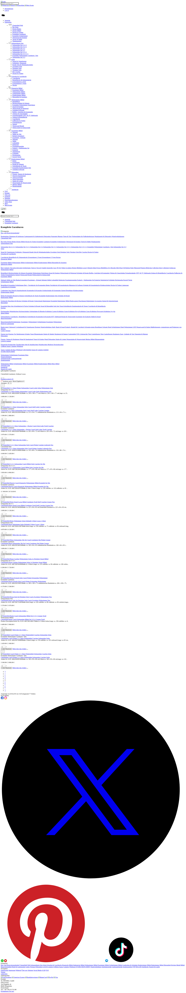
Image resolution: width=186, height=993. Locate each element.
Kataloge (7, 196)
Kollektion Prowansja (97, 311)
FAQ (6, 191)
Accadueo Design (71, 268)
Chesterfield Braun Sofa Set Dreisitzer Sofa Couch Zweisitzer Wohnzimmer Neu (25, 600)
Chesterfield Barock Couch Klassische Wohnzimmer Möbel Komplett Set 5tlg (24, 486)
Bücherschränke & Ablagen (20, 103)
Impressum (12, 970)
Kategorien (8, 22)
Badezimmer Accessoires (94, 301)
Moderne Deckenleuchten (55, 344)
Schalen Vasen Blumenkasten (34, 334)
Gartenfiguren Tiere (98, 334)
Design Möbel (16, 30)
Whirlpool (19, 350)
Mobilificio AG (106, 268)
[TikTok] (121, 961)
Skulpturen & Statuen (61, 334)
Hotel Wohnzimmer (127, 327)
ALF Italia (62, 268)
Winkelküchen (14, 311)
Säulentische (16, 151)
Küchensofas (16, 155)
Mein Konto (8, 205)
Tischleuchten (20, 344)
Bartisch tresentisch (18, 136)
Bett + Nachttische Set (31, 285)
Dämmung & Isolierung (16, 236)
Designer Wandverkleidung (43, 327)
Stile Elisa (119, 268)
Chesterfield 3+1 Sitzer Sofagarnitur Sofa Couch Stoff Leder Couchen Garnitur (25, 410)
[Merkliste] (3, 385)
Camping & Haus (10, 350)
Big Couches (16, 72)
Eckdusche (4, 301)
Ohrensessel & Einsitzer (19, 37)
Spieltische (4, 367)
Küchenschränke (24, 311)
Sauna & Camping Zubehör (40, 350)
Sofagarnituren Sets (7, 243)
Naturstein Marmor (57, 236)
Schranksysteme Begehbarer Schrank (96, 327)
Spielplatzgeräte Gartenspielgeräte (11, 358)
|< (5, 671)
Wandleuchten (43, 344)
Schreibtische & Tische (19, 166)
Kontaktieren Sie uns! (7, 991)
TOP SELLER (5, 365)
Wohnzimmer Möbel (18, 92)
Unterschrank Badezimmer (42, 301)
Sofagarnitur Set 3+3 (18, 57)
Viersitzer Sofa (16, 70)
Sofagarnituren (5, 317)
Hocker (14, 85)
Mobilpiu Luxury (82, 268)
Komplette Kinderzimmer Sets (21, 168)
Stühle (14, 141)
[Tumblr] (95, 961)
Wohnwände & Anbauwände (21, 127)
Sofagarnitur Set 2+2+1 (19, 45)
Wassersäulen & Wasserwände (21, 183)
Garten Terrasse (5, 330)
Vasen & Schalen (17, 177)
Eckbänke (15, 153)
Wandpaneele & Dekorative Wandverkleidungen (109, 236)
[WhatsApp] (5, 5)
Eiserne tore (4, 334)
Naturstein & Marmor (141, 334)
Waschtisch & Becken (15, 301)
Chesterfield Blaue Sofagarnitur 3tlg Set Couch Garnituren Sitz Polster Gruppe (25, 543)
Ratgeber (7, 198)
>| (5, 690)
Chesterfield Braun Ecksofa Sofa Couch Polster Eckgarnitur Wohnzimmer (23, 581)
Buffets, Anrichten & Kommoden (22, 112)
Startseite (7, 20)
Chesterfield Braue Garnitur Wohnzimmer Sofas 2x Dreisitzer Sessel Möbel (24, 562)
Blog (6, 203)
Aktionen (30, 970)
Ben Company (5, 268)
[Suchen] (12, 5)
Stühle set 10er (16, 134)
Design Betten (16, 29)
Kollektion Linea (84, 311)
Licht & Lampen (6, 341)
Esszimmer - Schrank (18, 137)
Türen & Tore (67, 236)
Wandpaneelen (16, 41)
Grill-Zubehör (27, 350)
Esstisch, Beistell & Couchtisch (75, 327)
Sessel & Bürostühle (47, 306)
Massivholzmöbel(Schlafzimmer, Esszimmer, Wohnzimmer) (19, 322)
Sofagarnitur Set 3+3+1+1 (20, 54)
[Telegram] (107, 961)
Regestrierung (9, 8)
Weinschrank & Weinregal (20, 108)
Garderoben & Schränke (8, 287)
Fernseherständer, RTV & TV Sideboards (25, 115)
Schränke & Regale (18, 110)
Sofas (2, 249)
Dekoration (4, 336)
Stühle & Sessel (96, 317)
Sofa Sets (56, 306)
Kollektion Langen (51, 311)
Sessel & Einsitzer (17, 107)
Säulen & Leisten (17, 181)
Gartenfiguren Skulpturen (112, 334)
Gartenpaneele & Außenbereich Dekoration (37, 236)
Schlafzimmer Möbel (18, 93)
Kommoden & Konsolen (34, 290)
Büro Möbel (55, 364)
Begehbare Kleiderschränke (74, 290)
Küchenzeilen (5, 311)
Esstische (15, 150)
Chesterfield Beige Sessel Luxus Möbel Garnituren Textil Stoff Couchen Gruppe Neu (27, 505)
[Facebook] (2, 699)
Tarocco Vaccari (36, 268)
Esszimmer (49, 322)
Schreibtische (31, 317)
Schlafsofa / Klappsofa (19, 63)
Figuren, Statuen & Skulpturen (21, 174)
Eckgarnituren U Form (19, 83)
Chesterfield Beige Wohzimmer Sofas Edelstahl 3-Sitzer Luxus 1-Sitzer (22, 524)
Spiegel (14, 124)
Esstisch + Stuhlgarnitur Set (20, 148)
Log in (7, 10)
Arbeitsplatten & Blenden (37, 311)
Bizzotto (113, 268)
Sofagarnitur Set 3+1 (18, 50)
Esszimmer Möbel (17, 90)
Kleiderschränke (105, 285)
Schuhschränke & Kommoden (51, 290)
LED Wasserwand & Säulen (142, 327)
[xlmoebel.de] (3, 1)
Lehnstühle (15, 143)
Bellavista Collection (152, 268)
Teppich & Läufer (6, 369)
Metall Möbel (5, 313)
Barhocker (15, 144)
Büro (26, 355)
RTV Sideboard (56, 317)
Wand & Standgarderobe (19, 290)
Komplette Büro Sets (7, 306)
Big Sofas (15, 27)
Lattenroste (125, 285)
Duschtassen (82, 301)
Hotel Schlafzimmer (114, 327)
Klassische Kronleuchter (8, 344)
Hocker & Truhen (17, 32)
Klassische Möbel (6, 259)
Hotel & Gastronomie (7, 324)
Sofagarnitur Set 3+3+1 (19, 52)
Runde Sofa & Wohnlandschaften (22, 65)
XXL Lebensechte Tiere (84, 334)
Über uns (7, 195)
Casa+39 (56, 268)
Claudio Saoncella (47, 268)
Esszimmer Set (80, 317)
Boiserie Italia (92, 268)
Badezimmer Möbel (7, 297)
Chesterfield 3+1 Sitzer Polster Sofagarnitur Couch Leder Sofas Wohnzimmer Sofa (26, 391)
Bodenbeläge (5, 236)
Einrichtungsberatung (11, 200)
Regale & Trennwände (68, 317)
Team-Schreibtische (66, 306)
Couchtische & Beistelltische (97, 306)
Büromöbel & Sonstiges (19, 97)
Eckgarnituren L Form (19, 82)
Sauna (3, 350)
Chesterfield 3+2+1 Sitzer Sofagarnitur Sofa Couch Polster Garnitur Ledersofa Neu (26, 448)
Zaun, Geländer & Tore (127, 334)
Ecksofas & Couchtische (8, 254)
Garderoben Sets (6, 290)
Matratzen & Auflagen (76, 285)
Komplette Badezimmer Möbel (60, 301)
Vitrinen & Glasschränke (20, 114)
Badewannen (74, 301)
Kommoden (16, 162)
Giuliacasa (172, 268)
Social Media (38, 970)
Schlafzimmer (42, 322)
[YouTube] (5, 961)
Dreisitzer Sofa (17, 68)
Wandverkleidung (6, 357)
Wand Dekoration (17, 179)
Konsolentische (17, 122)
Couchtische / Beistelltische (18, 317)
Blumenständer (17, 186)
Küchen (3, 308)
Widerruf (18, 970)
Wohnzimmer (57, 322)
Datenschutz (4, 970)
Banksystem (5, 327)
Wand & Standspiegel (19, 176)
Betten (14, 161)
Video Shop (8, 202)
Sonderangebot (5, 360)
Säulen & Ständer (49, 334)
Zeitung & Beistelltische (19, 117)
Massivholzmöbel (6, 318)
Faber (132, 268)
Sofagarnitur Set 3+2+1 (19, 47)
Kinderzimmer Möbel (19, 95)
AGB (43, 970)
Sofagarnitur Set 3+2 (18, 48)
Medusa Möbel (17, 184)
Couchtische (16, 78)
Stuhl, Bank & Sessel (58, 327)
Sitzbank (15, 132)
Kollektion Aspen (62, 311)
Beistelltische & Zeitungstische (21, 80)
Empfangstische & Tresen (80, 306)
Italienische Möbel (6, 264)
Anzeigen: (4, 383)
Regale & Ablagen (18, 164)
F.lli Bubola (126, 268)
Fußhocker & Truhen (18, 121)
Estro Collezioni (164, 268)
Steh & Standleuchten (32, 344)
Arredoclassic (26, 268)
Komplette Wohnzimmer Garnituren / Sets (25, 55)
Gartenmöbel (72, 334)
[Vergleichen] (27, 402)
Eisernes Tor (12, 334)
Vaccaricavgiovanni (16, 268)
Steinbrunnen (20, 334)
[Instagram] (5, 699)
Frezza (98, 268)
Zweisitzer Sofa (17, 66)
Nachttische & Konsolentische (59, 285)
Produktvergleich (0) (7, 379)
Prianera (143, 268)
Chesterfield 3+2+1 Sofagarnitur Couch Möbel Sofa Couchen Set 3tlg (22, 467)
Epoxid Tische (16, 157)
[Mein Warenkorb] (3, 209)
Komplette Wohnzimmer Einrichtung (23, 105)
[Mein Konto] (29, 5)
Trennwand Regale (18, 126)
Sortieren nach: (7, 381)
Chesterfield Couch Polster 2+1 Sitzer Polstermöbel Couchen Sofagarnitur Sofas (25, 638)
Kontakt (7, 193)
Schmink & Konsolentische (91, 285)
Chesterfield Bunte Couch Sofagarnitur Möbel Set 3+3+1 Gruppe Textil (23, 619)
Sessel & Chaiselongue (19, 61)
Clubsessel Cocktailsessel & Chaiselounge (22, 327)
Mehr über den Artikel (20, 402)
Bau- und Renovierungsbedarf (10, 233)
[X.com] (93, 884)
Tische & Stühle (17, 39)
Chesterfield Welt (10, 221)
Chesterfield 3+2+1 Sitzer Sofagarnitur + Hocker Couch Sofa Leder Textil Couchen (26, 429)
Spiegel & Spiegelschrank (110, 301)
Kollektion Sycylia (109, 311)
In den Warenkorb (6, 402)
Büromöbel (4, 303)
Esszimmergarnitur (18, 146)
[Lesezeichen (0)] (20, 5)
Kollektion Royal (73, 311)
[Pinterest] (46, 961)
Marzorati (137, 268)
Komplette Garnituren (19, 34)
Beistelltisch (16, 101)
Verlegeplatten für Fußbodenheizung (83, 236)
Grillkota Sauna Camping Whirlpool (12, 346)
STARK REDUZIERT (8, 351)
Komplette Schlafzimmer (20, 36)
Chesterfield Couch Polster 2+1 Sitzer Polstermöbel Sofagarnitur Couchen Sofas (25, 657)
